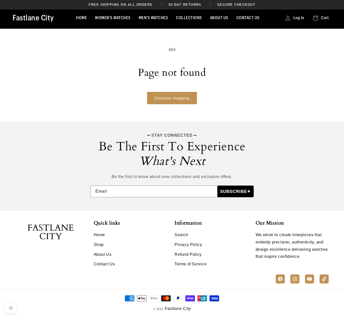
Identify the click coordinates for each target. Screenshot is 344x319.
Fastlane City (178, 308)
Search (181, 235)
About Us (103, 254)
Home (99, 235)
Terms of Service (191, 264)
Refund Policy (188, 254)
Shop (99, 244)
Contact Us (104, 264)
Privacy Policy (188, 244)
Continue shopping (172, 98)
